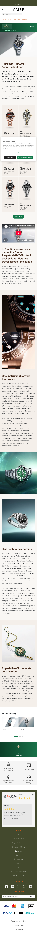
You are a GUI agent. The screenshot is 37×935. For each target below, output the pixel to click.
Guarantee (18, 851)
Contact (18, 863)
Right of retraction (18, 843)
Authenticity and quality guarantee (8, 769)
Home (4, 20)
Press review (18, 859)
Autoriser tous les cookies (25, 157)
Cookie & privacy (18, 929)
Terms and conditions (18, 921)
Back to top (18, 755)
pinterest (12, 886)
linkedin (30, 886)
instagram (18, 886)
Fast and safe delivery (28, 769)
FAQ (18, 835)
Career (18, 855)
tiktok (24, 886)
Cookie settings (18, 875)
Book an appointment (18, 871)
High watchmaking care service (8, 782)
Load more (18, 216)
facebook (6, 886)
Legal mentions (18, 925)
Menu (32, 26)
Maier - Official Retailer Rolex (18, 20)
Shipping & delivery (18, 847)
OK (31, 896)
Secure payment (18, 839)
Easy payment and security (28, 782)
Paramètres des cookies (18, 152)
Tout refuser (10, 157)
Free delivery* (20, 4)
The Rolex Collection (10, 30)
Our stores (18, 867)
